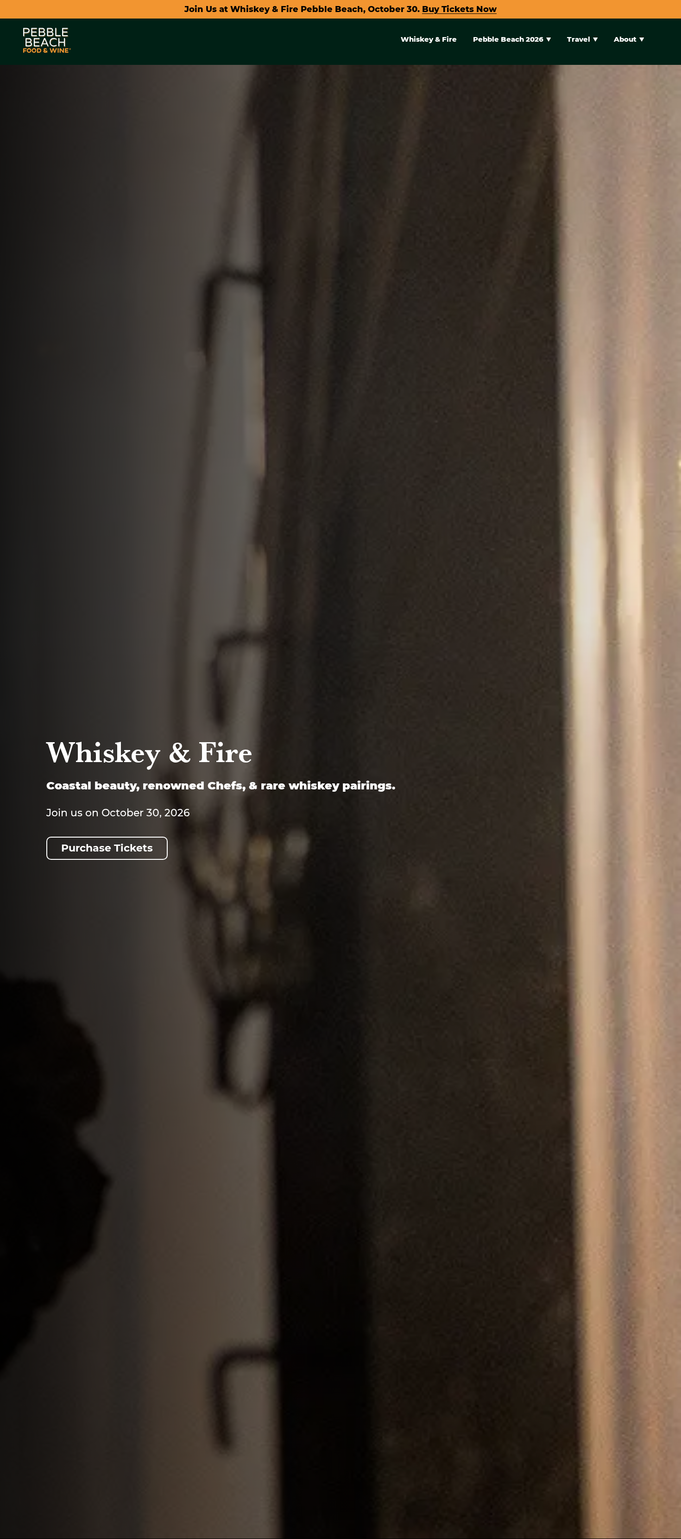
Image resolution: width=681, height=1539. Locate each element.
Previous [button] (22, 941)
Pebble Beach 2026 (508, 39)
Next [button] (659, 941)
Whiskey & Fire (429, 39)
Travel (578, 39)
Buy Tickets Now (459, 9)
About (625, 39)
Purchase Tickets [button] (107, 848)
